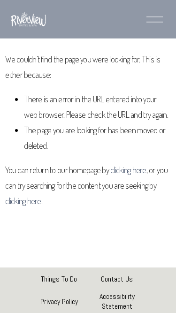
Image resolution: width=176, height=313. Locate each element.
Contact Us (117, 279)
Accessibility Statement (117, 301)
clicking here (128, 169)
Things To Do (59, 279)
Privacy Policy (59, 301)
